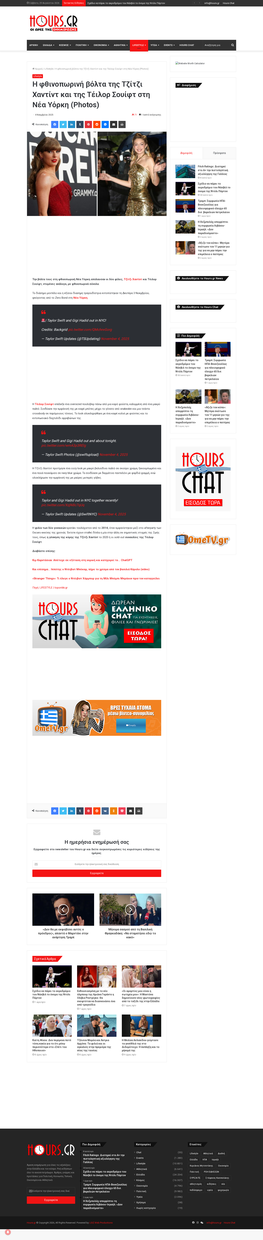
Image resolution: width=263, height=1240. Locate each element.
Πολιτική (81, 45)
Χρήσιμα (141, 1202)
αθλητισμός (196, 1184)
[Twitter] (63, 124)
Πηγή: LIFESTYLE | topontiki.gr (50, 587)
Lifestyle (138, 45)
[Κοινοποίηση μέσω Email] (113, 124)
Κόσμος (64, 45)
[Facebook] (54, 124)
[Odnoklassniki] (113, 811)
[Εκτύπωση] (122, 124)
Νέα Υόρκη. (80, 297)
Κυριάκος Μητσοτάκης (201, 1165)
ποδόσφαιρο (196, 1190)
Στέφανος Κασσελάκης (217, 1178)
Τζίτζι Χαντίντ (133, 279)
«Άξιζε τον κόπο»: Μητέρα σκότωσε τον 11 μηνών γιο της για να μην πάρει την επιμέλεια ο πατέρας (217, 415)
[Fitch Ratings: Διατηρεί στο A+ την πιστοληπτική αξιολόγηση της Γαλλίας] (185, 171)
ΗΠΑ (205, 1159)
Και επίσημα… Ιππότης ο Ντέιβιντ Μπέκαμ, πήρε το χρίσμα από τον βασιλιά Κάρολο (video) (91, 569)
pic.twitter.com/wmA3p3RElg (63, 445)
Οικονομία (100, 45)
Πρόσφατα (219, 153)
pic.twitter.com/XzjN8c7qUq (62, 505)
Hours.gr (31, 1222)
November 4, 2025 (115, 339)
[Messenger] (105, 124)
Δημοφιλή (186, 153)
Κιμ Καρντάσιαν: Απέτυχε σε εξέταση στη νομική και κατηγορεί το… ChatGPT (82, 560)
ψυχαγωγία (223, 1190)
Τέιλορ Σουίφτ (44, 404)
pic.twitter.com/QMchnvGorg (90, 330)
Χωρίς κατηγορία (146, 1207)
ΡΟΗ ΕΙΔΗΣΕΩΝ (211, 1172)
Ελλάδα (47, 45)
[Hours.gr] (54, 23)
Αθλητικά (119, 45)
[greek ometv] (96, 735)
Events (168, 45)
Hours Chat (228, 3)
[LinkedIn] (71, 124)
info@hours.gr (211, 3)
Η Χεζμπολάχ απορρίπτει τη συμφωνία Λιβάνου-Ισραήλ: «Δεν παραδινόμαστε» (187, 415)
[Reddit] (96, 124)
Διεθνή (221, 1153)
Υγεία (154, 45)
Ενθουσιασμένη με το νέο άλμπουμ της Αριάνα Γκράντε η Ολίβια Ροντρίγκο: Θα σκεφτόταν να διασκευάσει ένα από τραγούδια (96, 998)
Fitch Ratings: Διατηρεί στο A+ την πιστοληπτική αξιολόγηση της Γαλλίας (213, 170)
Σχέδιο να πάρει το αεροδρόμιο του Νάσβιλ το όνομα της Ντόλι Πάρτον (51, 994)
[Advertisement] (167, 22)
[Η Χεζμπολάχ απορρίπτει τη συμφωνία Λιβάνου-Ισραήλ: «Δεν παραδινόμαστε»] (185, 227)
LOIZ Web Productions (101, 1222)
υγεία (210, 1190)
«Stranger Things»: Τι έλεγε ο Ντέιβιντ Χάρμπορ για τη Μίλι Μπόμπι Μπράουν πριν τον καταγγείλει (96, 578)
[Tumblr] (80, 124)
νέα (223, 1184)
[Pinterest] (88, 124)
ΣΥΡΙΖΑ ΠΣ (195, 1178)
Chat (138, 1152)
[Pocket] (122, 811)
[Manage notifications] (8, 1232)
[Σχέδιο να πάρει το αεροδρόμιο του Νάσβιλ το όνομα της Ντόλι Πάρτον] (52, 976)
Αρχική (33, 45)
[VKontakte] (105, 811)
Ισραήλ (215, 1159)
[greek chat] (96, 647)
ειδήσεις (211, 1184)
